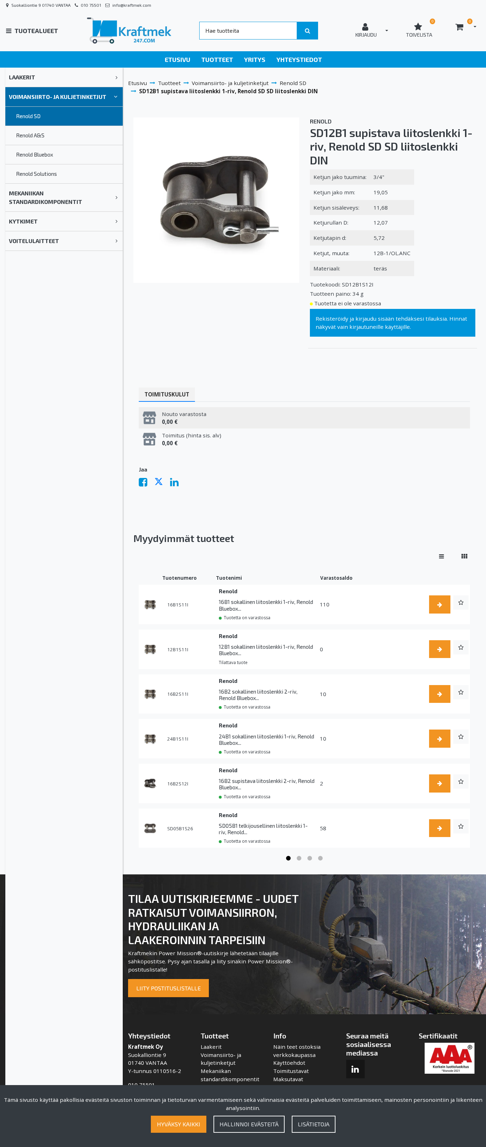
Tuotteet (217, 59)
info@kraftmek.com (131, 4)
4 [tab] (320, 858)
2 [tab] (299, 858)
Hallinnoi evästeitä (249, 1124)
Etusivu (177, 59)
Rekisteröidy (332, 318)
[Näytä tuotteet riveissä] (441, 556)
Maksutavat (288, 1079)
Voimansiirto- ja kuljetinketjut (57, 96)
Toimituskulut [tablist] (166, 394)
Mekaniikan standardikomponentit (45, 197)
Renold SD (28, 116)
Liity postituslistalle (168, 988)
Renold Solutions (36, 173)
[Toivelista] (461, 602)
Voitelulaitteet (34, 240)
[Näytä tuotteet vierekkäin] (464, 556)
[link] (116, 77)
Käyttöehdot (289, 1062)
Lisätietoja (313, 1124)
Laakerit (22, 77)
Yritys (254, 59)
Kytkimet (23, 221)
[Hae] (307, 31)
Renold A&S (30, 135)
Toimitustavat (291, 1070)
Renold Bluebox (34, 154)
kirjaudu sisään (374, 318)
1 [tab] (288, 858)
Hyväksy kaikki (178, 1124)
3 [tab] (309, 858)
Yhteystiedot (299, 59)
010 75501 (91, 4)
